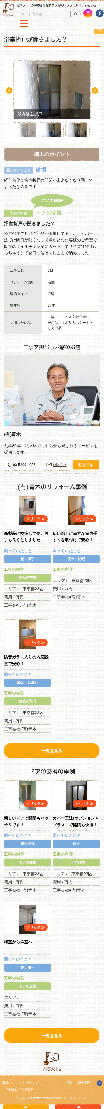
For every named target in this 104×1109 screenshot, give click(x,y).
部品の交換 (27, 578)
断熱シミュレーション (22, 1082)
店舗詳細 (85, 465)
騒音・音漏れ (27, 683)
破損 (76, 844)
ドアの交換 (27, 862)
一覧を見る (52, 750)
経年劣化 (28, 844)
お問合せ (59, 465)
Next (95, 90)
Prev (9, 90)
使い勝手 (28, 559)
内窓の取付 (27, 701)
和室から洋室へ (18, 941)
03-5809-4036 (24, 465)
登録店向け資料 (21, 1089)
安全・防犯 (76, 559)
